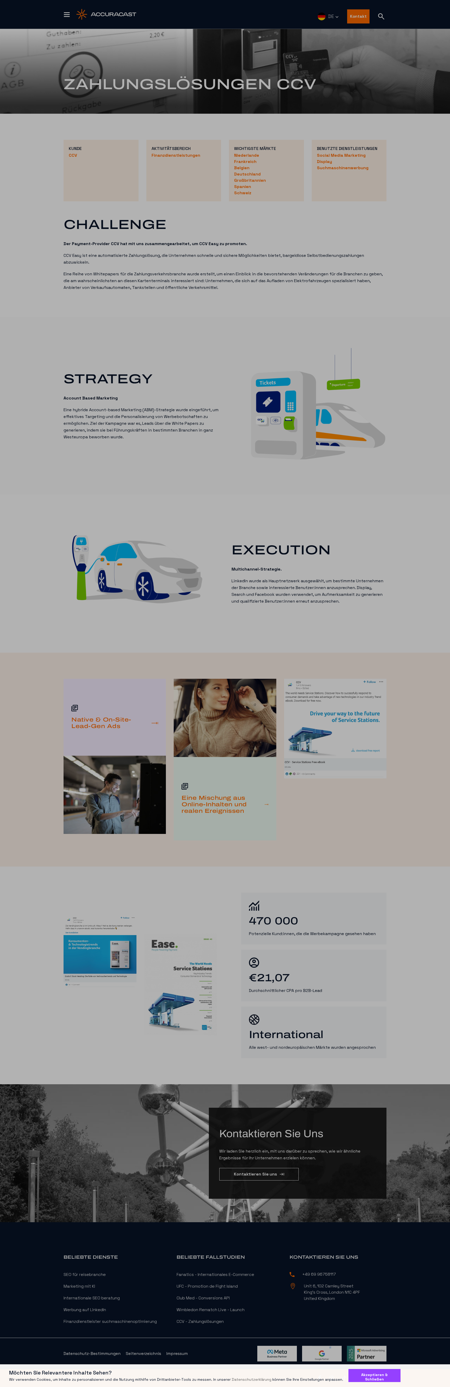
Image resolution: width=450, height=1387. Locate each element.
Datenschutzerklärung (251, 1379)
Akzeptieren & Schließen (374, 1377)
